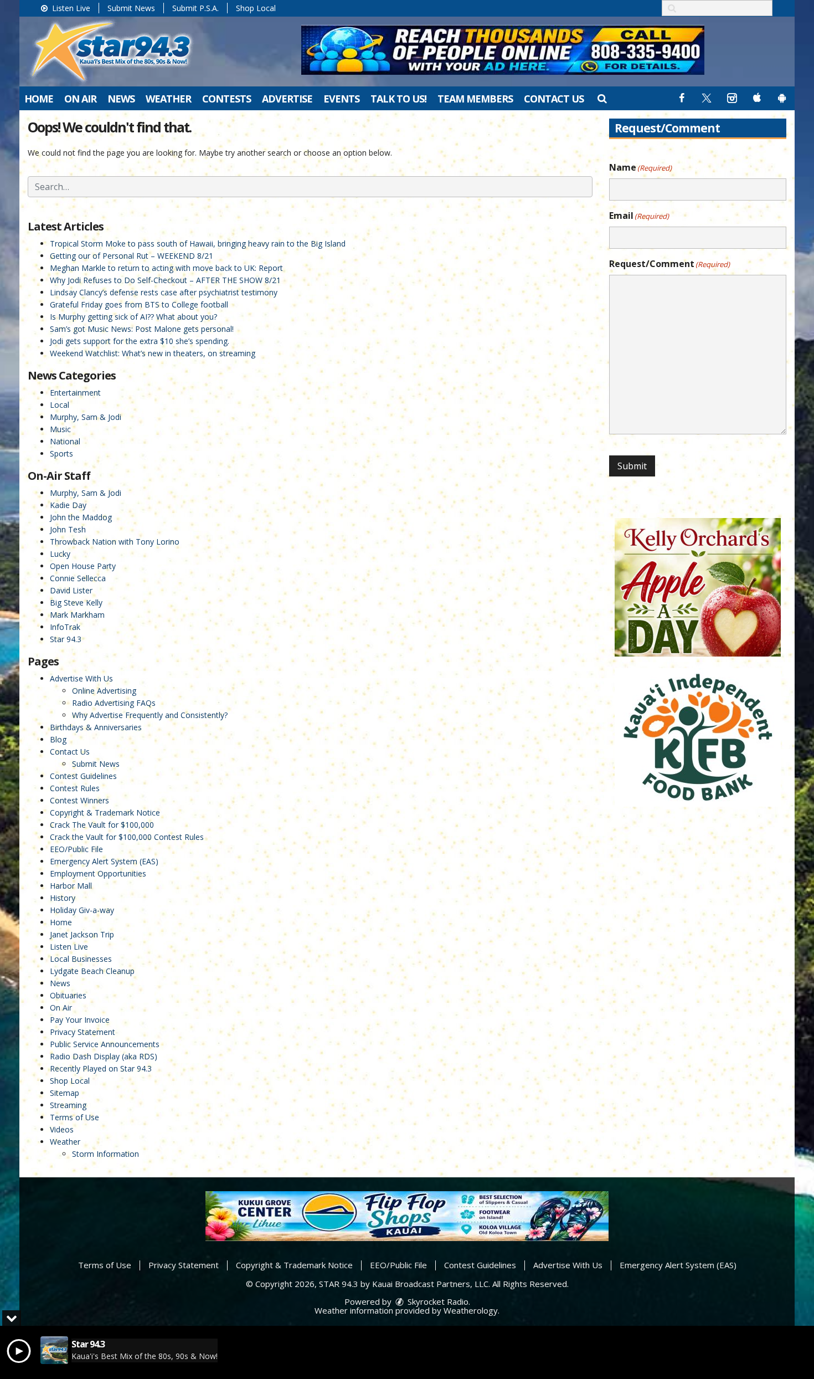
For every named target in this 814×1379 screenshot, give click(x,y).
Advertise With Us (81, 678)
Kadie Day (68, 505)
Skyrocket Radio (436, 1301)
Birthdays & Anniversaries (96, 727)
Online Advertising (104, 690)
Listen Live (70, 8)
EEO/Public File (76, 849)
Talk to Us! (398, 98)
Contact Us (554, 98)
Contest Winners (79, 800)
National (65, 441)
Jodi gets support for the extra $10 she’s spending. (139, 341)
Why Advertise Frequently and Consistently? (150, 715)
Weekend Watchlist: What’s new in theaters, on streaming (152, 353)
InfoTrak (65, 627)
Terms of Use (74, 1117)
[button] (602, 98)
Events (341, 98)
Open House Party (83, 566)
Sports (61, 453)
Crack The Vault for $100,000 (102, 824)
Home (38, 98)
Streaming (68, 1105)
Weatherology (471, 1310)
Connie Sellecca (78, 578)
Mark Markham (77, 614)
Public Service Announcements (104, 1044)
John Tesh (68, 529)
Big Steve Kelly (76, 602)
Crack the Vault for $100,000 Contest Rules (127, 837)
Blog (58, 739)
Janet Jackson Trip (82, 934)
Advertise (287, 98)
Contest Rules (75, 788)
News (121, 98)
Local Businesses (81, 958)
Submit (632, 466)
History (62, 898)
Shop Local (256, 8)
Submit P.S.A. (195, 8)
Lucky (60, 553)
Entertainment (75, 392)
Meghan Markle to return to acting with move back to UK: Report (166, 268)
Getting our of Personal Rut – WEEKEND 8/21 (131, 255)
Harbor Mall (71, 885)
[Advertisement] (502, 50)
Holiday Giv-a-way (82, 910)
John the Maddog (81, 517)
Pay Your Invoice (80, 1019)
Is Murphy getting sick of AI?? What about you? (133, 316)
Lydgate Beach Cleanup (92, 971)
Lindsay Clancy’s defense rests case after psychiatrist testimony (163, 292)
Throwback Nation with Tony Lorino (114, 541)
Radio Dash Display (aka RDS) (103, 1056)
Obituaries (68, 995)
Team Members (475, 98)
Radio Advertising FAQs (114, 703)
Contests (226, 98)
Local (59, 404)
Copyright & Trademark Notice (105, 812)
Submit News (131, 8)
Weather (168, 98)
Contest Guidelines (83, 776)
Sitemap (64, 1093)
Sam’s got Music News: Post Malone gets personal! (142, 329)
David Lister (71, 590)
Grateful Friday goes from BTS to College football (139, 304)
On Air (80, 98)
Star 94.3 (65, 639)
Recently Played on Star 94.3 (101, 1068)
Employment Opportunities (98, 873)
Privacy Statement (82, 1032)
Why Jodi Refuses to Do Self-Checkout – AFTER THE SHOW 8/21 (165, 280)
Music (60, 429)
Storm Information (105, 1154)
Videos (62, 1129)
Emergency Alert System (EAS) (104, 861)
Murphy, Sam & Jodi (85, 417)
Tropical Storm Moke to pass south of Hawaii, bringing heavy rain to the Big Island (198, 243)
